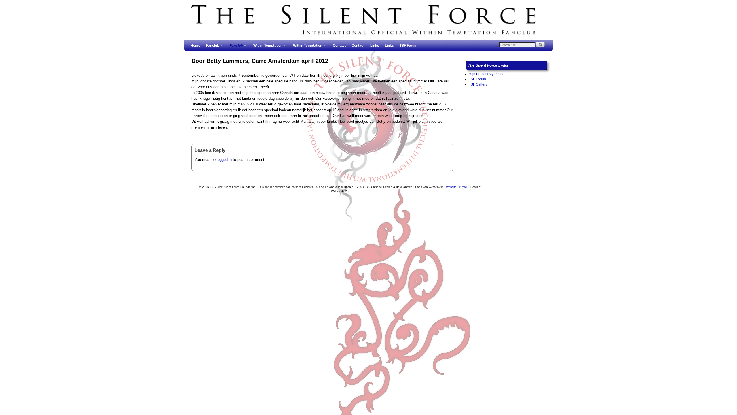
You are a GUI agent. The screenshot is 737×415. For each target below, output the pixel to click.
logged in (224, 159)
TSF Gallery (478, 84)
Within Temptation (266, 47)
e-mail (463, 186)
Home (195, 46)
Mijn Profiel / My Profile (486, 74)
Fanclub (211, 47)
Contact (339, 46)
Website (451, 186)
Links (374, 46)
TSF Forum (408, 46)
